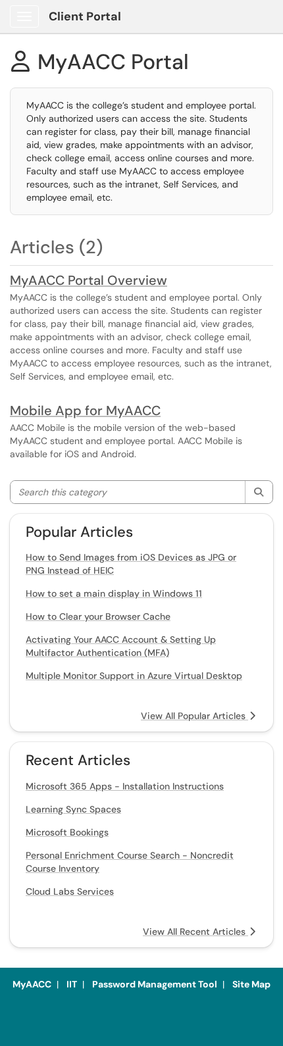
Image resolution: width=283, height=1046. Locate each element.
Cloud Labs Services (70, 891)
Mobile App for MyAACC (85, 410)
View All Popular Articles (194, 716)
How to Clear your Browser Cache (98, 616)
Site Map (251, 984)
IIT (71, 984)
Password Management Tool (154, 984)
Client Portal (85, 16)
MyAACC (32, 984)
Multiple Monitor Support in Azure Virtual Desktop (134, 676)
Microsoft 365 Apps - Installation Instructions (125, 786)
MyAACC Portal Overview (88, 280)
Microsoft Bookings (67, 832)
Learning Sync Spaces (73, 809)
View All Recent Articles (195, 931)
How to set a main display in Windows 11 (114, 593)
